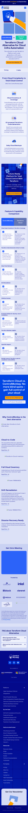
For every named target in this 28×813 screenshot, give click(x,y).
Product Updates (8, 753)
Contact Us (6, 775)
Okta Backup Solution (9, 731)
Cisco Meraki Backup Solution (11, 740)
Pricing (5, 767)
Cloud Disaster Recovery (10, 697)
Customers (6, 760)
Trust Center (6, 782)
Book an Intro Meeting (13, 62)
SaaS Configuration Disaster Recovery (13, 699)
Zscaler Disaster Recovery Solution (12, 737)
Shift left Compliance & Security (12, 713)
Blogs (4, 751)
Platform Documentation (10, 758)
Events (5, 756)
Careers (5, 772)
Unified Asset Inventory (9, 706)
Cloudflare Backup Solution (10, 735)
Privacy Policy (6, 619)
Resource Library (7, 749)
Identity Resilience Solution (10, 703)
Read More (4, 450)
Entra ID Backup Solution (10, 733)
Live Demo (13, 1)
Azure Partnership (8, 780)
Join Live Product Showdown (13, 402)
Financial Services (8, 715)
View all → (6, 742)
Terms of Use (10, 807)
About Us (5, 770)
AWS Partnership (7, 777)
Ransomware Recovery (9, 719)
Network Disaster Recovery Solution (13, 701)
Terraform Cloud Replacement (11, 722)
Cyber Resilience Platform (10, 691)
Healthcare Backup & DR (9, 717)
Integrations (6, 693)
